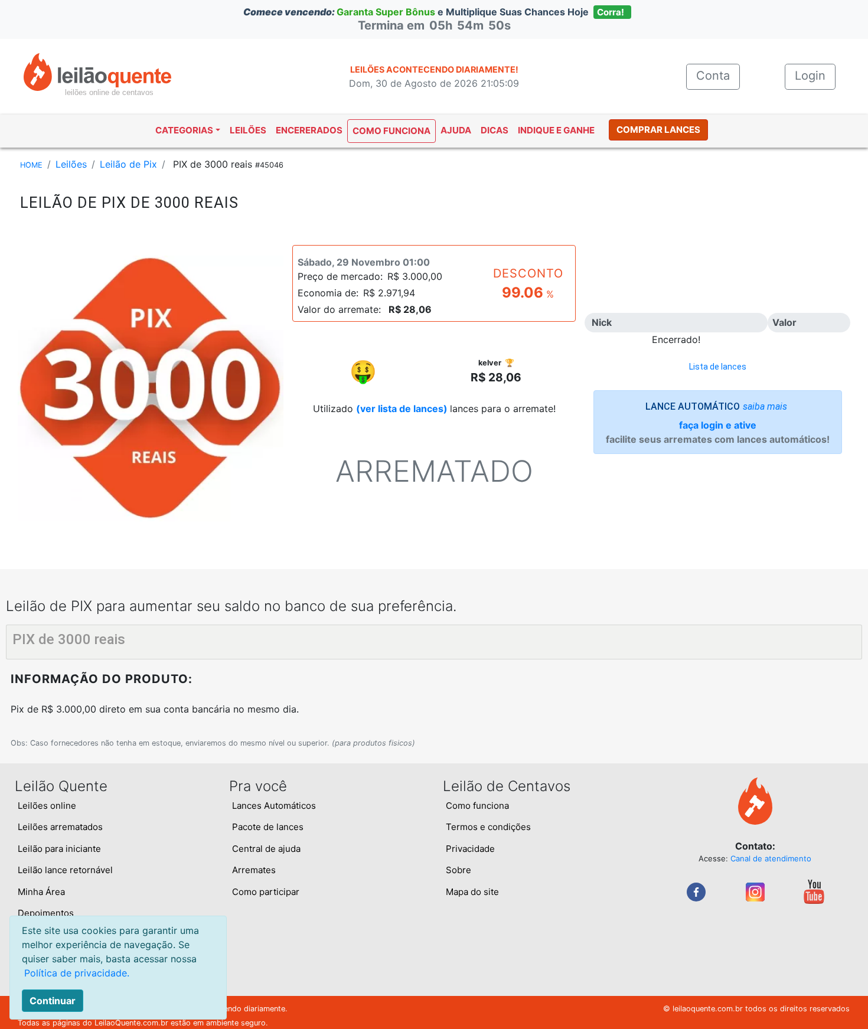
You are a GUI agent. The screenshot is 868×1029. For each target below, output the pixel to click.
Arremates (254, 870)
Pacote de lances (268, 826)
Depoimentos (46, 913)
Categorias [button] (184, 130)
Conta (718, 75)
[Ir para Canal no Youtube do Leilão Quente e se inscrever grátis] (814, 891)
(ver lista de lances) (402, 408)
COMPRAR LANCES (658, 129)
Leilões (248, 130)
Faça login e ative (717, 425)
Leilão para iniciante (59, 848)
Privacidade (470, 848)
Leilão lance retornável (65, 870)
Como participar (265, 891)
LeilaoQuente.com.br (131, 1022)
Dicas (494, 130)
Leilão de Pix (128, 164)
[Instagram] (755, 891)
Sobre (458, 870)
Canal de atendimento (770, 858)
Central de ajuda (266, 848)
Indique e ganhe (556, 130)
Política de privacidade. (76, 973)
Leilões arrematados (60, 826)
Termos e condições (488, 826)
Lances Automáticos (274, 805)
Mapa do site (472, 891)
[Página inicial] (97, 71)
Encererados (309, 130)
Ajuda (455, 130)
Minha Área (41, 891)
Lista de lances (717, 366)
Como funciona (391, 130)
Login (810, 75)
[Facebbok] (696, 891)
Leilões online (47, 805)
